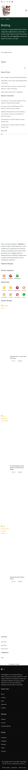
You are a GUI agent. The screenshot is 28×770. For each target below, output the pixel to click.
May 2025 (4, 642)
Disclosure (14, 767)
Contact (3, 697)
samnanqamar (5, 101)
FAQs (2, 701)
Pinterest (3, 744)
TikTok (3, 748)
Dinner (4, 278)
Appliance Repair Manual (8, 111)
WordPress (22, 763)
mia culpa (3, 106)
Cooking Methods (6, 726)
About (2, 694)
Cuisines (3, 719)
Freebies (3, 708)
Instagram (3, 741)
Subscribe (3, 704)
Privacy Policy (6, 767)
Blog (2, 657)
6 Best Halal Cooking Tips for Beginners (12, 92)
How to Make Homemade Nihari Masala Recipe (14, 77)
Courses (3, 722)
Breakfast (17, 278)
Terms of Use (22, 767)
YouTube (3, 751)
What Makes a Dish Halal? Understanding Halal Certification (14, 82)
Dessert (10, 278)
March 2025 (4, 648)
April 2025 (4, 645)
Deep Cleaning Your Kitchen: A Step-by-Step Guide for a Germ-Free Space (13, 87)
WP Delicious (8, 763)
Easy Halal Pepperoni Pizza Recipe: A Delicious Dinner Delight (17, 467)
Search (3, 62)
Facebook (3, 737)
